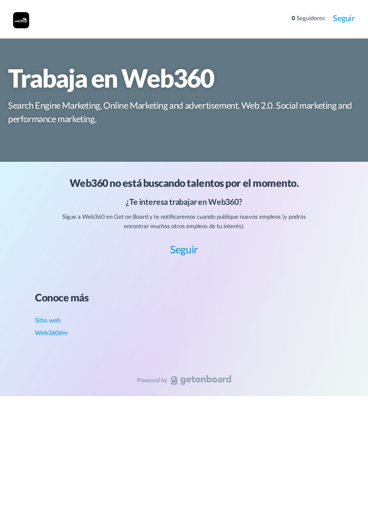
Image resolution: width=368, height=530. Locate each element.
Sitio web (48, 320)
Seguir (344, 18)
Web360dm (51, 332)
